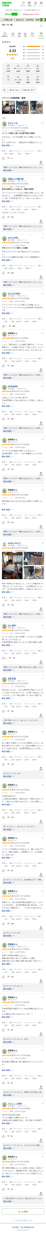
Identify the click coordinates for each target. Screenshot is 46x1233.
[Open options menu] (42, 122)
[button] (8, 107)
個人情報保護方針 (27, 1227)
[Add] (41, 25)
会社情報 (15, 1227)
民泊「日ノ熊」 (8, 24)
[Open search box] (4, 90)
